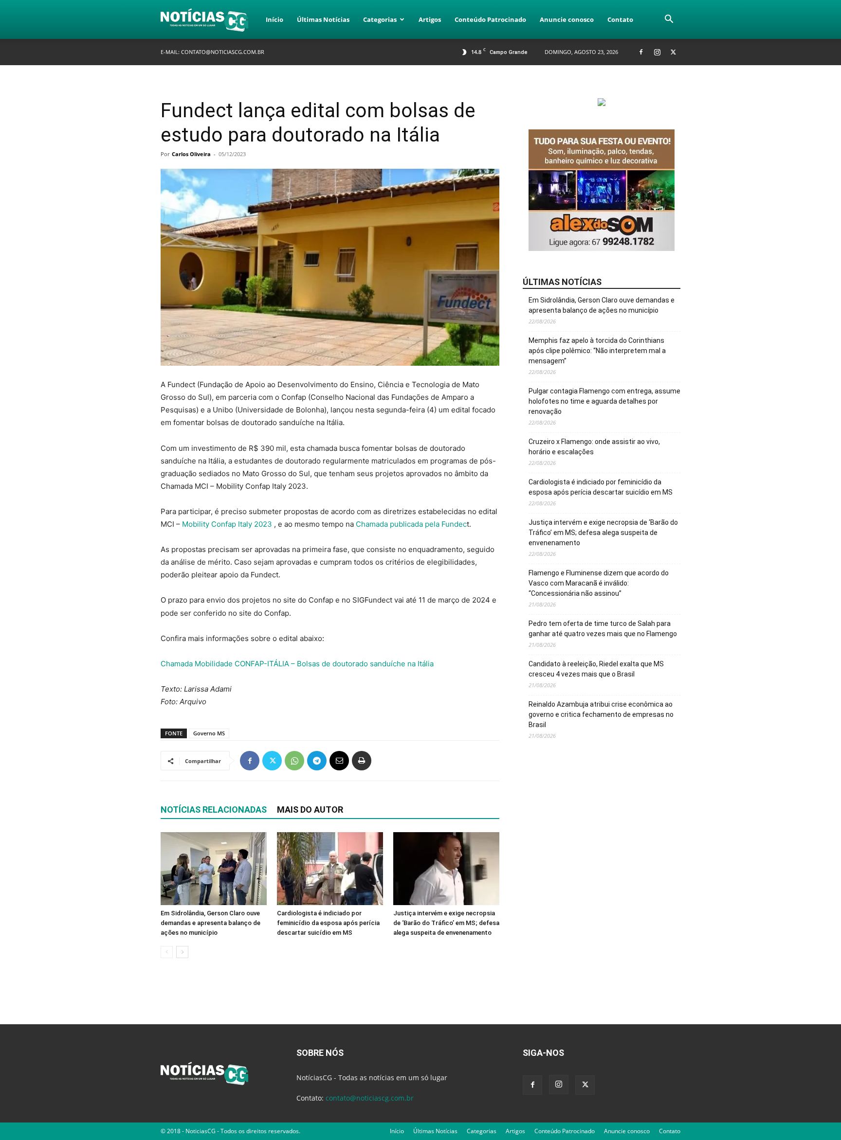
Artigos (430, 19)
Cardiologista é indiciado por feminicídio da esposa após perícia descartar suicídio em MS (328, 922)
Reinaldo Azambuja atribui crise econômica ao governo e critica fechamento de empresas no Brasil (601, 714)
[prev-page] (167, 952)
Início (274, 19)
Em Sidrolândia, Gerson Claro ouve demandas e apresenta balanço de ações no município (210, 922)
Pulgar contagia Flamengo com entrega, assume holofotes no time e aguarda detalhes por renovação (604, 401)
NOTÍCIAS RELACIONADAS (214, 809)
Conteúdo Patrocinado (490, 19)
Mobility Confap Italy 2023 (227, 524)
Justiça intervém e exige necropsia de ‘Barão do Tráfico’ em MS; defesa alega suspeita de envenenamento (446, 922)
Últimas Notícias (323, 19)
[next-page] (182, 952)
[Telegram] (317, 760)
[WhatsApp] (294, 760)
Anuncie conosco (567, 19)
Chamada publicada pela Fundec (411, 524)
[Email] (339, 760)
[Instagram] (657, 51)
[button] (668, 20)
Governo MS (209, 733)
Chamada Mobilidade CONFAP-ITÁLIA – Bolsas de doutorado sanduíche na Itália (297, 663)
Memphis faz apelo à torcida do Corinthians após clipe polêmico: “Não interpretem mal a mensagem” (597, 351)
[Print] (361, 760)
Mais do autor (310, 809)
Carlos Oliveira (191, 154)
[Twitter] (673, 51)
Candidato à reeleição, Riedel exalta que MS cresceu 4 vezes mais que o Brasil (596, 669)
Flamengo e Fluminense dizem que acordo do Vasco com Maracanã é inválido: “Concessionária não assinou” (599, 583)
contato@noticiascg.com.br (222, 51)
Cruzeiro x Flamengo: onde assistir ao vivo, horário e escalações (594, 447)
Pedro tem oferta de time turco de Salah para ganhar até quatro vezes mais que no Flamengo (603, 629)
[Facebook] (641, 51)
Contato (620, 19)
